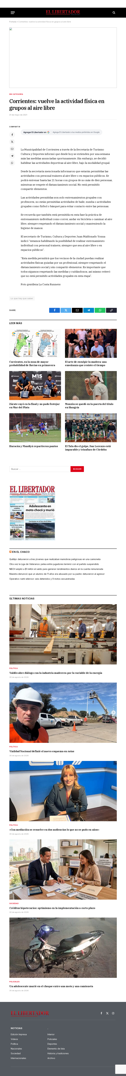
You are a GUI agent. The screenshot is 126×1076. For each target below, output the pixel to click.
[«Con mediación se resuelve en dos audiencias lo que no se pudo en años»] (63, 791)
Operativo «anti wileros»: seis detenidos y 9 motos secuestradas (42, 578)
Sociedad (14, 903)
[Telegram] (12, 156)
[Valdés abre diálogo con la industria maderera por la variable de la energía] (63, 634)
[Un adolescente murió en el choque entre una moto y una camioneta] (63, 948)
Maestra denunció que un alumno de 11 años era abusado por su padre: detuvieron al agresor (57, 574)
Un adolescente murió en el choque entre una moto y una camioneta (51, 986)
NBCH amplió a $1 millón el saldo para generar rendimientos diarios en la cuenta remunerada (56, 569)
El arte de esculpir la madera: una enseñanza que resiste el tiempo (85, 363)
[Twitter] (12, 142)
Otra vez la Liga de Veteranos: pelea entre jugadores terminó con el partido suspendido (54, 564)
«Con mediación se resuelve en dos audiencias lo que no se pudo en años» (54, 829)
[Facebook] (12, 135)
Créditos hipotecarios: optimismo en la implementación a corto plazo (52, 908)
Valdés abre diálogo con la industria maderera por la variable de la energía (55, 672)
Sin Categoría (16, 94)
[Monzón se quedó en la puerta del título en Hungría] (91, 385)
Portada (12, 22)
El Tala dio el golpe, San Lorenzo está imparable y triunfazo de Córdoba (88, 448)
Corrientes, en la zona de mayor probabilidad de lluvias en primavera (32, 363)
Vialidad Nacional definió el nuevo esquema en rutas (41, 751)
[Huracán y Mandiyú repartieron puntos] (35, 427)
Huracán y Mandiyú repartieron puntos (33, 446)
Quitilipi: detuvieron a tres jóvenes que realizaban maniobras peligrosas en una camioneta (54, 559)
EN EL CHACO (21, 551)
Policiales (14, 982)
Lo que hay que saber (22, 298)
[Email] (12, 149)
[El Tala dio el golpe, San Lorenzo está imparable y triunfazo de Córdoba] (91, 427)
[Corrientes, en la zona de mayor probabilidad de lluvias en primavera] (35, 343)
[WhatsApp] (12, 163)
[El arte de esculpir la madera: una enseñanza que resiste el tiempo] (91, 343)
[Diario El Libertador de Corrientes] (63, 13)
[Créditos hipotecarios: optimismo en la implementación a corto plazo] (63, 869)
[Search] (113, 12)
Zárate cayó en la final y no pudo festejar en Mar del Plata (34, 405)
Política (13, 668)
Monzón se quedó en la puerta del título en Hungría (89, 405)
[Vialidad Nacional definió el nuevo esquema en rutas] (63, 713)
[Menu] (13, 12)
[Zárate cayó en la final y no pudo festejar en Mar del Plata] (35, 385)
